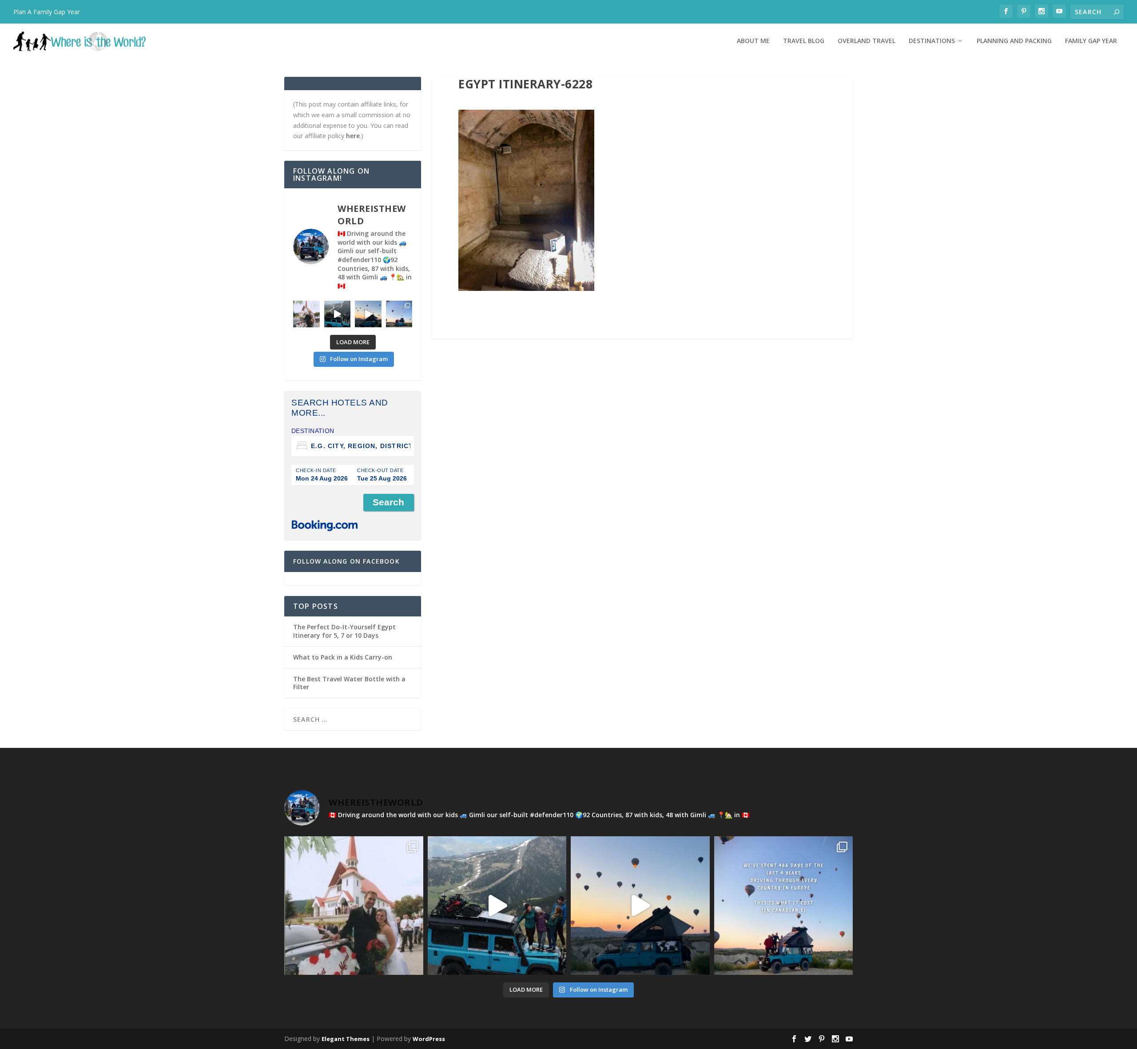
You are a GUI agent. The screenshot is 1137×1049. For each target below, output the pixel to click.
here (353, 135)
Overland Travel (866, 41)
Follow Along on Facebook (346, 561)
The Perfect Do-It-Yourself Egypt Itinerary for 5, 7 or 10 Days (344, 631)
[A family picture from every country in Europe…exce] (337, 314)
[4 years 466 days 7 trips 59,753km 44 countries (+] (399, 314)
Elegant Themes (346, 1039)
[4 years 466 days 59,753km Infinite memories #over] (368, 314)
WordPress (429, 1039)
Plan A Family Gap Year (46, 12)
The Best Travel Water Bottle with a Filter (349, 683)
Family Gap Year (1091, 41)
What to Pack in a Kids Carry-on (342, 657)
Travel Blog (803, 41)
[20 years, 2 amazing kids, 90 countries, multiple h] (306, 314)
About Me (753, 41)
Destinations (932, 41)
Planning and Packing (1014, 41)
